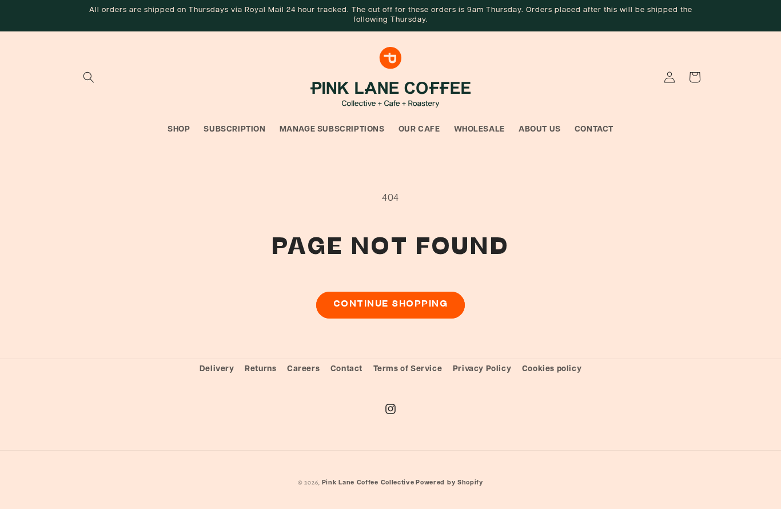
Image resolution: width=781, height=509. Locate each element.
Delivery (217, 369)
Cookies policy (551, 369)
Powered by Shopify (449, 483)
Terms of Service (408, 369)
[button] (88, 77)
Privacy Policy (482, 369)
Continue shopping (390, 304)
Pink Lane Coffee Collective (368, 483)
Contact (346, 369)
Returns (260, 369)
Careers (303, 369)
